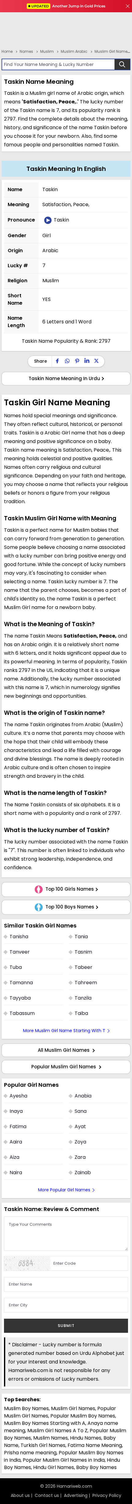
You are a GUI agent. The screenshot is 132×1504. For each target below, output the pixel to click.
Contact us (47, 1495)
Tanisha (19, 936)
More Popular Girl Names (64, 1190)
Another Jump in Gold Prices (68, 6)
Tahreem (86, 982)
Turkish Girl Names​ (43, 1445)
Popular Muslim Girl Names (64, 1066)
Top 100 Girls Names (69, 889)
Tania (81, 936)
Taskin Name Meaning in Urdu (64, 378)
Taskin (60, 219)
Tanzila (83, 997)
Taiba (81, 1013)
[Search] (122, 64)
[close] (127, 6)
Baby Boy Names (96, 1467)
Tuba (16, 967)
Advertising (75, 1495)
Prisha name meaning (30, 1452)
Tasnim (83, 951)
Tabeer (83, 967)
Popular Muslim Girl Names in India (64, 1460)
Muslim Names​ (50, 1437)
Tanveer (20, 951)
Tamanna (21, 982)
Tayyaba (20, 997)
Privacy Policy (106, 1495)
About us (20, 1495)
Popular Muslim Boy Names (82, 1415)
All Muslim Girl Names (64, 1050)
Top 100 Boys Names (69, 907)
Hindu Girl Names (53, 1467)
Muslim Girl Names (73, 1408)
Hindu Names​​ (85, 1437)
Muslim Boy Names (26, 1408)
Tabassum (22, 1013)
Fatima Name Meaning (95, 1445)
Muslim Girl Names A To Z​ (57, 1430)
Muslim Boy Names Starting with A (44, 1423)
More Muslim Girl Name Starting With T (64, 1031)
